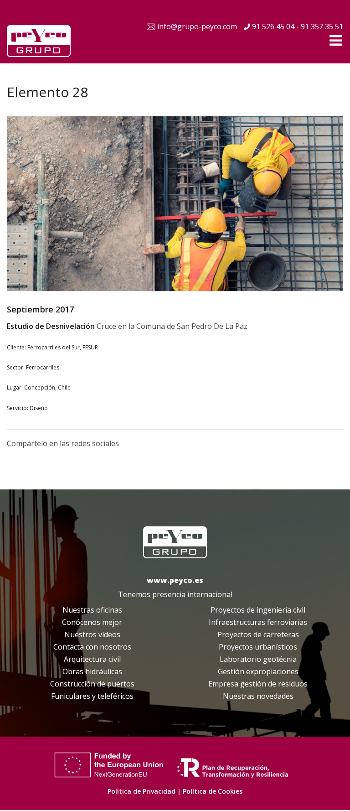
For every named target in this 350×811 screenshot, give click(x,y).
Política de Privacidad (141, 791)
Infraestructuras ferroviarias (258, 622)
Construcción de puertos (92, 684)
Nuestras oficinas (92, 610)
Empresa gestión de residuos (258, 684)
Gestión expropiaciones (258, 671)
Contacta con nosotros (92, 647)
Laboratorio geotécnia (258, 659)
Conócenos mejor (92, 622)
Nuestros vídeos (92, 634)
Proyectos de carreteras (258, 634)
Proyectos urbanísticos (258, 647)
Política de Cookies (212, 791)
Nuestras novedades (258, 696)
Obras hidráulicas (92, 671)
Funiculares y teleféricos (92, 696)
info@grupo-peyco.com (197, 26)
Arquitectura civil (92, 659)
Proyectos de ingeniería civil (258, 610)
